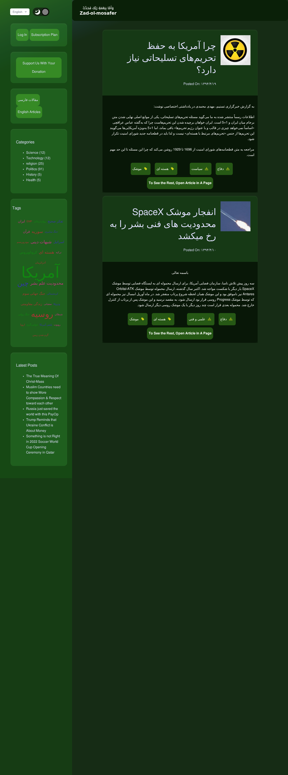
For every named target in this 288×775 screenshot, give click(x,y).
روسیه (42, 314)
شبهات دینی (41, 242)
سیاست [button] (197, 169)
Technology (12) (38, 158)
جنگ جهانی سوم (34, 293)
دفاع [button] (221, 169)
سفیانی (48, 304)
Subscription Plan (44, 34)
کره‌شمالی (52, 293)
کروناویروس (28, 252)
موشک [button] (137, 169)
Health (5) (33, 180)
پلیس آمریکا (46, 324)
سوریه (37, 232)
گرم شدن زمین (40, 335)
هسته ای (46, 252)
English (17, 11)
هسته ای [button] (162, 169)
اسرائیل (58, 242)
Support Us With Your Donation (39, 67)
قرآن (26, 231)
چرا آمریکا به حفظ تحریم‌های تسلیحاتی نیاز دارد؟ (171, 58)
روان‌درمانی (40, 221)
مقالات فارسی (28, 100)
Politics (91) (35, 169)
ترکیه (58, 252)
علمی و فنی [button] (197, 319)
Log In (22, 34)
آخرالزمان (40, 262)
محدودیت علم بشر (46, 283)
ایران (21, 221)
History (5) (34, 174)
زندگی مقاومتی (31, 304)
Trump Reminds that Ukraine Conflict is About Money (41, 425)
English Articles (29, 112)
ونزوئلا (56, 304)
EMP (29, 221)
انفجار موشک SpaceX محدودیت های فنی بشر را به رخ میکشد (163, 224)
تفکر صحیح (55, 221)
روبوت (57, 324)
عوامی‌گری (32, 324)
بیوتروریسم (23, 242)
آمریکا (40, 273)
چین (23, 283)
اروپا (22, 324)
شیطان (59, 314)
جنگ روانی (23, 314)
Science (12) (35, 152)
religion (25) (35, 163)
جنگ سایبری (51, 231)
